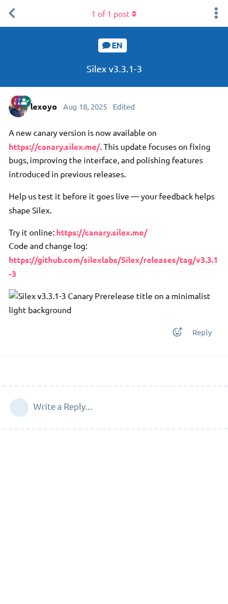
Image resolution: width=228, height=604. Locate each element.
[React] (174, 334)
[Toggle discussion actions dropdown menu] (216, 13)
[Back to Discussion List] (11, 13)
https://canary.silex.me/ (54, 146)
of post (110, 13)
